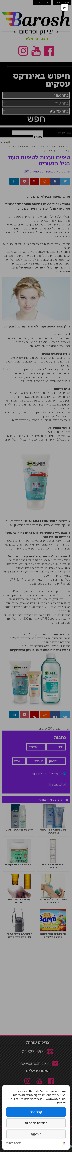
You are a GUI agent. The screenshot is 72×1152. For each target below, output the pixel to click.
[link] (64, 1143)
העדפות (36, 1134)
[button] (64, 7)
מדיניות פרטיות (13, 1143)
